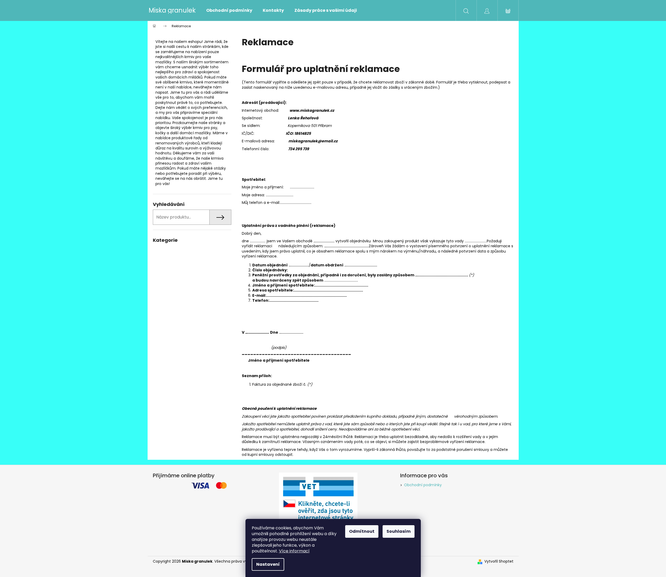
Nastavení (268, 564)
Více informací (294, 551)
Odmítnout (361, 531)
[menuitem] (229, 10)
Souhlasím (399, 531)
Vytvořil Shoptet (498, 561)
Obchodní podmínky (423, 485)
